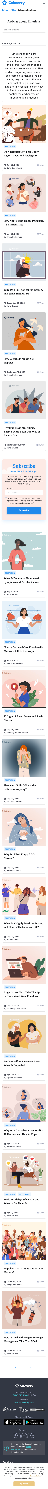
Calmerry (6, 10)
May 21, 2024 (13, 1006)
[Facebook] (15, 1435)
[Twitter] (27, 1435)
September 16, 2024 (16, 445)
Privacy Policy (35, 1476)
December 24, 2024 (16, 303)
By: (13, 168)
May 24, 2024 (13, 730)
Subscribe (24, 510)
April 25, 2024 (13, 1075)
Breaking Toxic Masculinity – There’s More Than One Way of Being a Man (22, 431)
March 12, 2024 (14, 1351)
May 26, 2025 (13, 234)
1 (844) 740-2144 (20, 1395)
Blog (14, 10)
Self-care (24, 1194)
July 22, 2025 (13, 165)
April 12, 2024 (13, 1144)
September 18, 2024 (16, 372)
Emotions (10, 146)
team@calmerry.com (24, 1402)
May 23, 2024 (13, 799)
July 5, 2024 (12, 592)
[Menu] (44, 3)
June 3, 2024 (13, 661)
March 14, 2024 (14, 1282)
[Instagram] (21, 1435)
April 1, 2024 (12, 1213)
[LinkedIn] (32, 1435)
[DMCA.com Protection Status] (37, 1409)
